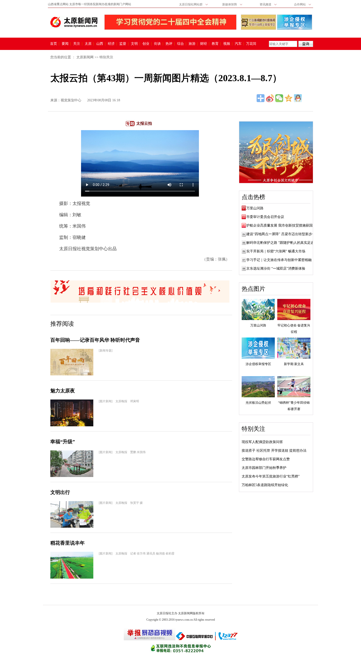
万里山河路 (255, 208)
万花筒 (250, 44)
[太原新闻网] (73, 22)
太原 (88, 44)
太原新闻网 (85, 57)
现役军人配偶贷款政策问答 (262, 442)
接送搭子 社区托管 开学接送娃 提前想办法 (274, 450)
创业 (145, 44)
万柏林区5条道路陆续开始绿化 (265, 485)
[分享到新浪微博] (270, 98)
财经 (203, 44)
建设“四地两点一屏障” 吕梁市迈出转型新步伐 (281, 234)
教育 (215, 44)
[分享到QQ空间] (288, 98)
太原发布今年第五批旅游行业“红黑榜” (271, 476)
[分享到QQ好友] (298, 98)
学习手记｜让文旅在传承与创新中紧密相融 (279, 260)
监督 (122, 44)
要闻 (65, 44)
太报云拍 (144, 123)
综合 (180, 44)
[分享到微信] (279, 98)
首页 (53, 44)
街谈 (157, 44)
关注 (76, 44)
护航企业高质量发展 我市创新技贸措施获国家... (282, 225)
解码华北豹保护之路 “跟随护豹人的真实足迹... (281, 243)
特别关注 (106, 57)
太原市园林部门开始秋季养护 (264, 468)
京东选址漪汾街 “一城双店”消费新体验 (275, 268)
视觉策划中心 (71, 100)
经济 (111, 44)
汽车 (238, 44)
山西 (99, 44)
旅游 (192, 44)
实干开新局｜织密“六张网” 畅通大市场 (275, 251)
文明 (134, 44)
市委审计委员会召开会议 (265, 217)
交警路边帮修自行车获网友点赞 (266, 459)
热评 (169, 44)
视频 (226, 44)
